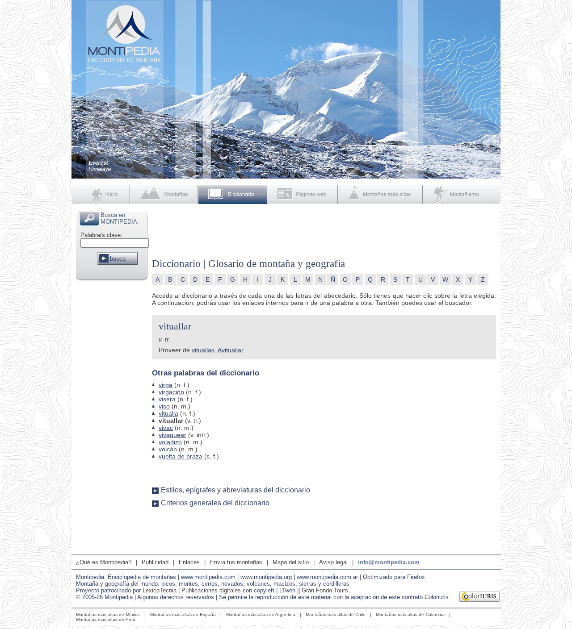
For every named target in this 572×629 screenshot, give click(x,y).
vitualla (168, 413)
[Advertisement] (111, 417)
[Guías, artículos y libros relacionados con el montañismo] (462, 194)
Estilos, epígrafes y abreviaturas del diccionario (235, 490)
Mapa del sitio (291, 562)
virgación (171, 392)
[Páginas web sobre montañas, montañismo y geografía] (303, 194)
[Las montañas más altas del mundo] (381, 194)
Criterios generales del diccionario (215, 503)
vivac (166, 427)
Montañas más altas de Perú (105, 619)
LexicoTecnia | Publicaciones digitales (192, 590)
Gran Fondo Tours (325, 590)
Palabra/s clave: (101, 235)
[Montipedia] (101, 194)
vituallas (203, 350)
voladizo (170, 442)
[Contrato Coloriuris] (479, 597)
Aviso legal (333, 562)
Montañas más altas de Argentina (260, 614)
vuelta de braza (180, 456)
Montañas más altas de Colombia (410, 614)
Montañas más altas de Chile (336, 614)
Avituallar (230, 350)
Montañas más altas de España (183, 614)
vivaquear (172, 434)
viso (164, 406)
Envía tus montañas (236, 562)
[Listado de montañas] (164, 194)
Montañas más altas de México (108, 614)
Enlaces (189, 562)
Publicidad (155, 562)
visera (167, 399)
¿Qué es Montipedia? (103, 562)
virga (165, 384)
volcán (168, 449)
